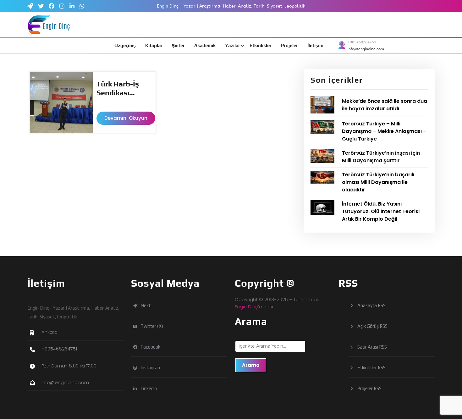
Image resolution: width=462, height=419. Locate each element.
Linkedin (155, 390)
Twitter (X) (158, 327)
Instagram (157, 369)
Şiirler (178, 45)
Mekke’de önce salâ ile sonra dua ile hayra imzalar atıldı (384, 104)
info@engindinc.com (366, 49)
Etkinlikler (261, 45)
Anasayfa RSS (371, 305)
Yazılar (232, 45)
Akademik (205, 45)
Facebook (157, 348)
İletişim (315, 45)
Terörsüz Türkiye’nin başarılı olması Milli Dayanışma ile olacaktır (378, 182)
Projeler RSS (369, 388)
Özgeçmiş (125, 45)
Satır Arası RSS (372, 347)
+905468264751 (362, 42)
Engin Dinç (246, 306)
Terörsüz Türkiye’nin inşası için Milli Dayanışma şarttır (381, 156)
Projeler (289, 45)
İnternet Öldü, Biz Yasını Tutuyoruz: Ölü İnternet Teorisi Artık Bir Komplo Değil (381, 211)
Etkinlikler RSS (371, 367)
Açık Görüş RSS (372, 326)
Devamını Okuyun (125, 118)
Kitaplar (153, 45)
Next (152, 307)
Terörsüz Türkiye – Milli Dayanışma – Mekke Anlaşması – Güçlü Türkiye (384, 131)
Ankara (49, 332)
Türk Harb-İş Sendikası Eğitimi (117, 88)
